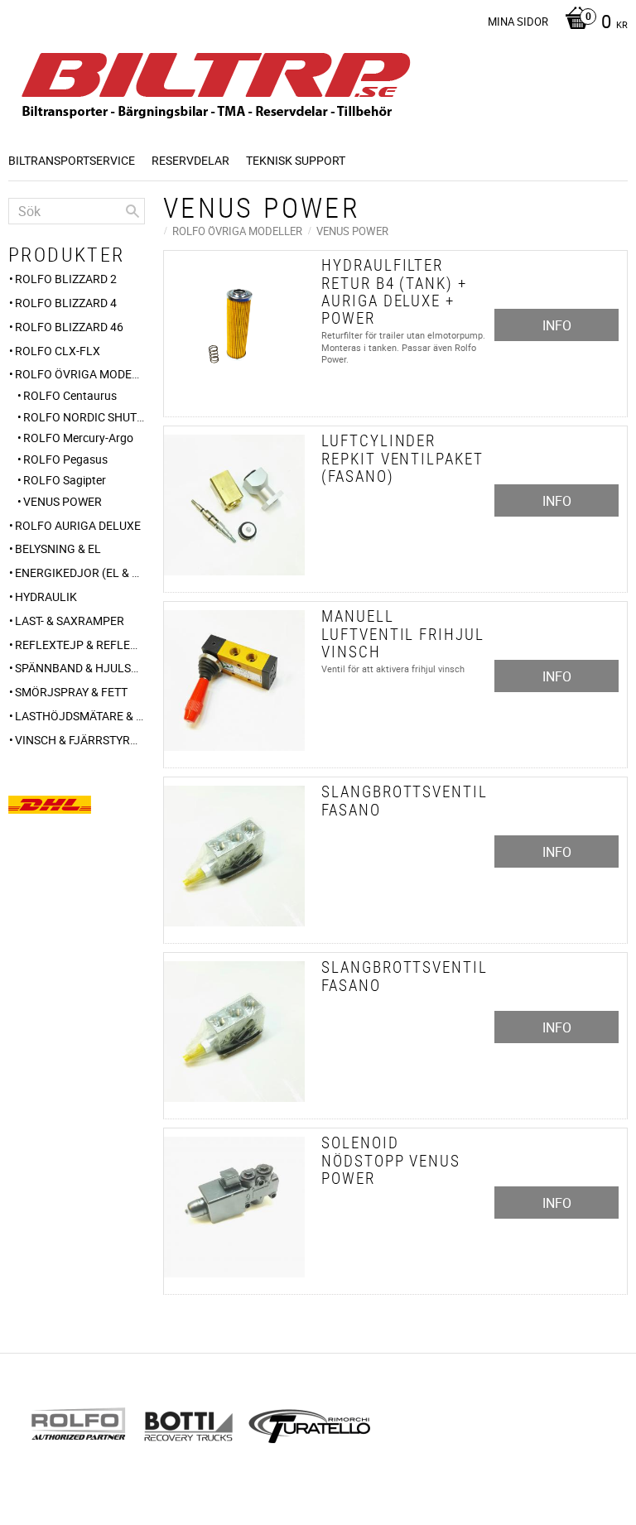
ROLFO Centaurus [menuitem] (70, 395)
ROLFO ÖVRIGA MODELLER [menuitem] (80, 374)
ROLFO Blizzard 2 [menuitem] (66, 278)
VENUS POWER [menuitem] (62, 501)
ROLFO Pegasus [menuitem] (65, 459)
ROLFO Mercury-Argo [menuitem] (78, 437)
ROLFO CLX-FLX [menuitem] (57, 350)
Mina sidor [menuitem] (518, 21)
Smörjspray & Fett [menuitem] (71, 692)
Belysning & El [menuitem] (58, 548)
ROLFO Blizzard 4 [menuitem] (66, 302)
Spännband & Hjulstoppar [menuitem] (80, 668)
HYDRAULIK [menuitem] (46, 596)
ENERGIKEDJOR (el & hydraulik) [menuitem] (80, 572)
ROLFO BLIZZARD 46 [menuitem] (69, 326)
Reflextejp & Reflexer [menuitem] (80, 644)
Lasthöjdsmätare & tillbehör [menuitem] (80, 716)
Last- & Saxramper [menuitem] (69, 620)
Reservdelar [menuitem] (190, 160)
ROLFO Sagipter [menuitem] (64, 480)
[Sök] (132, 211)
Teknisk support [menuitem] (295, 160)
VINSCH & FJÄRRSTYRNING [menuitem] (80, 740)
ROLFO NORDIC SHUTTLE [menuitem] (84, 417)
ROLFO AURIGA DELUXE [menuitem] (78, 525)
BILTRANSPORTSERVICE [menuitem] (71, 160)
